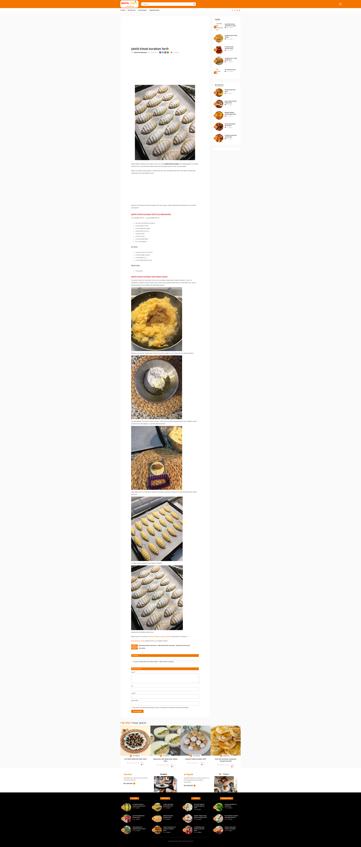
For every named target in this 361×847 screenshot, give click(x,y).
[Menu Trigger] (340, 4)
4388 (227, 39)
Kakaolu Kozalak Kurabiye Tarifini (159, 636)
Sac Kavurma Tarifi (230, 69)
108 (196, 819)
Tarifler (122, 10)
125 (227, 116)
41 (165, 808)
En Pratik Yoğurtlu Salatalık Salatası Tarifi (199, 806)
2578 (227, 71)
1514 (227, 62)
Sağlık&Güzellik (154, 10)
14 (143, 765)
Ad (132, 686)
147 (227, 139)
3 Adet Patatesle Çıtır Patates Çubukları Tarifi (169, 828)
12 (233, 767)
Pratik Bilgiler (142, 10)
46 (196, 809)
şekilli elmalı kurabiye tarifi (183, 645)
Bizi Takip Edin (128, 783)
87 (134, 819)
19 (203, 765)
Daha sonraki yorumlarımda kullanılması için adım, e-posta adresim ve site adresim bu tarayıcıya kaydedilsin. (161, 707)
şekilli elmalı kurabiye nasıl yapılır (166, 645)
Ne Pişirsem (132, 10)
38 (165, 819)
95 (227, 93)
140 (227, 104)
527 (227, 819)
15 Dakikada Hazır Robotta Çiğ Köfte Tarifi (199, 828)
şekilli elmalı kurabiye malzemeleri (147, 645)
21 (173, 52)
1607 (227, 27)
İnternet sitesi (134, 700)
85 (134, 808)
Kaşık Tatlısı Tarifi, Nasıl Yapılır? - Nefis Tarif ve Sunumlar (157, 661)
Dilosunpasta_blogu (138, 641)
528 (227, 808)
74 (165, 832)
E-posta (133, 693)
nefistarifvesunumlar (140, 52)
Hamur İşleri (226, 755)
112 (135, 830)
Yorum (133, 672)
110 (196, 832)
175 (227, 127)
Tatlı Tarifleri (142, 648)
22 (173, 767)
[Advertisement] (165, 30)
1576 (227, 50)
